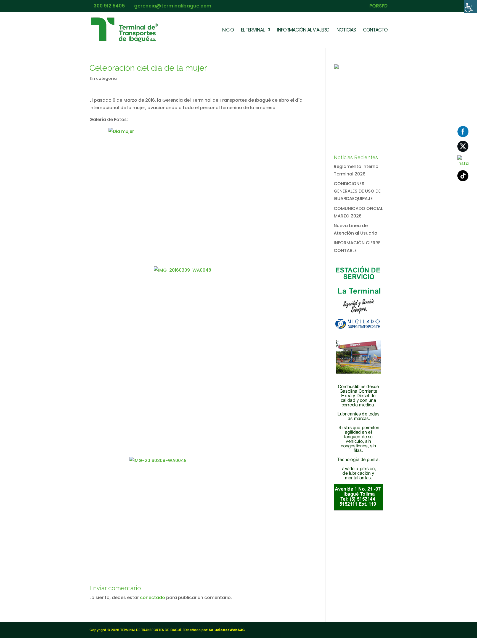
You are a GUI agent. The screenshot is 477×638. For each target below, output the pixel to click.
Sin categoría (103, 78)
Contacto (375, 30)
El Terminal (252, 30)
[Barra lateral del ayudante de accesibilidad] (470, 6)
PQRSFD (378, 6)
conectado (152, 597)
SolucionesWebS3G (227, 630)
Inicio (227, 30)
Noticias (346, 30)
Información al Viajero (303, 30)
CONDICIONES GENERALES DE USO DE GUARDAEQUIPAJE (357, 191)
